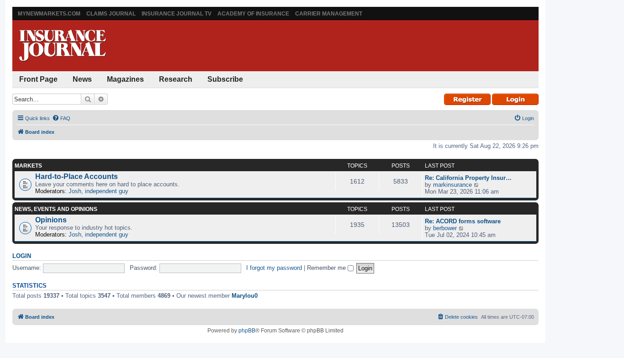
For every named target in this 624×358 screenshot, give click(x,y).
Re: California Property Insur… (468, 177)
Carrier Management (328, 14)
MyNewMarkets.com (49, 14)
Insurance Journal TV (177, 14)
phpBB (246, 330)
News (82, 79)
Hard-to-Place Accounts (76, 176)
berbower (445, 228)
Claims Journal (111, 14)
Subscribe (225, 79)
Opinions (51, 220)
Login (21, 256)
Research (175, 79)
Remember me (327, 267)
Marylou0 (245, 295)
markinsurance (452, 184)
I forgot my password (274, 267)
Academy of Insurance (253, 14)
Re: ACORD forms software (463, 221)
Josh (75, 191)
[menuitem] (61, 118)
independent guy (106, 191)
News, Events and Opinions (56, 209)
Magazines (125, 79)
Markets (28, 166)
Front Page (38, 79)
